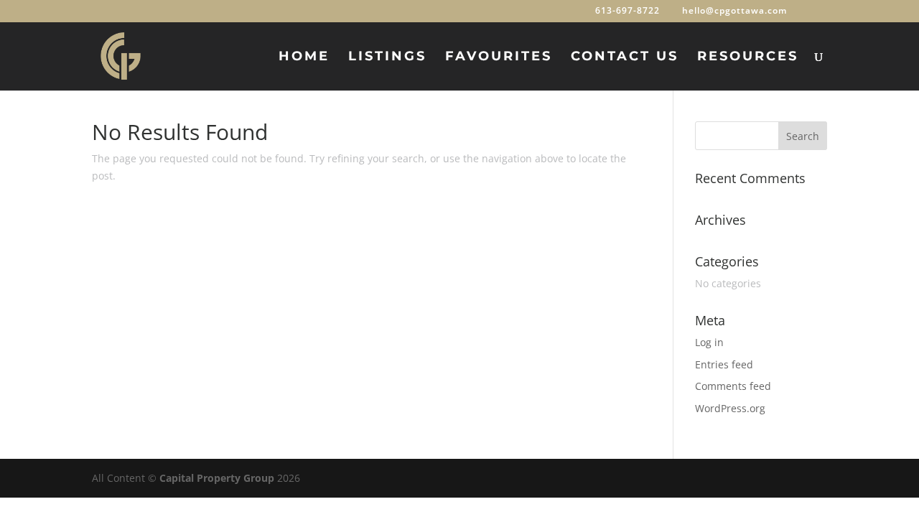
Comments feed (733, 386)
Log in (709, 342)
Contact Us (624, 57)
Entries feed (724, 364)
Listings (387, 57)
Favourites (498, 57)
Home (304, 57)
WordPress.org (730, 408)
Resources (747, 57)
